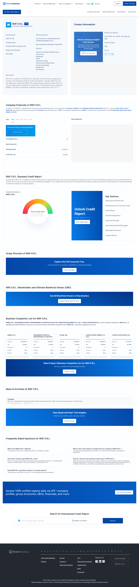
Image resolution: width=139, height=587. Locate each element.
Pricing (97, 4)
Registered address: (111, 33)
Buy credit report (82, 222)
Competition (132, 12)
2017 (25, 119)
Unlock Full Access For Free (69, 301)
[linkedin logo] (112, 54)
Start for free (17, 132)
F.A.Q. (79, 558)
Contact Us (63, 561)
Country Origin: (109, 43)
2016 (30, 119)
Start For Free (69, 371)
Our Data (62, 558)
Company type (10, 42)
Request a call (120, 564)
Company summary (93, 12)
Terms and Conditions (66, 565)
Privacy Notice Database (84, 561)
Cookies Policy (81, 565)
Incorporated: (10, 35)
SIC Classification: (42, 35)
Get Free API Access (124, 492)
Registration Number (13, 50)
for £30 (38, 214)
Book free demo (120, 559)
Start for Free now (88, 53)
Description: (10, 75)
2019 (17, 119)
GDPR (79, 568)
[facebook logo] (105, 54)
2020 (12, 119)
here (79, 325)
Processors (80, 572)
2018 (21, 119)
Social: (106, 50)
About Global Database (48, 558)
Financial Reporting (108, 12)
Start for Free (130, 3)
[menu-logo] (11, 3)
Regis (90, 4)
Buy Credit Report (13, 12)
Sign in (118, 3)
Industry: (39, 48)
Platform (38, 4)
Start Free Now (69, 270)
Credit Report (121, 12)
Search (113, 520)
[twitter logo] (109, 54)
